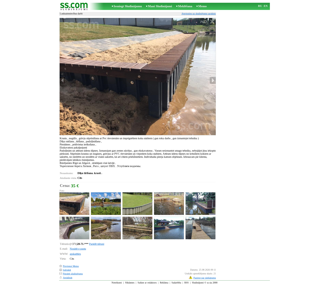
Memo (202, 6)
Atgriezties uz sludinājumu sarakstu (198, 13)
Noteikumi (117, 282)
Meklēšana (185, 6)
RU (260, 5)
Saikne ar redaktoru (147, 282)
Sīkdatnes (129, 282)
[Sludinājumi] (74, 6)
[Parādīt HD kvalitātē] (137, 76)
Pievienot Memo (71, 266)
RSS (186, 282)
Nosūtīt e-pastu (78, 248)
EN (266, 5)
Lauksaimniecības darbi (71, 13)
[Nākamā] (213, 80)
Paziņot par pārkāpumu (204, 278)
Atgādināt (67, 277)
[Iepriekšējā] (63, 80)
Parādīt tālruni (96, 243)
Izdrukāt (67, 270)
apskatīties (75, 253)
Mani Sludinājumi (160, 6)
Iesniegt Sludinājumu (128, 6)
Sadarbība (176, 282)
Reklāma (164, 282)
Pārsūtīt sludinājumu (73, 273)
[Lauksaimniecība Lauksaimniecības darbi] (74, 203)
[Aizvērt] (212, 21)
